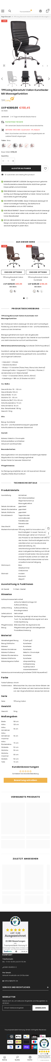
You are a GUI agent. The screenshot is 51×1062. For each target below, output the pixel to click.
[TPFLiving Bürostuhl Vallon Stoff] (13, 257)
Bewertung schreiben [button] (25, 780)
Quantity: (5, 156)
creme (11, 291)
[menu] (2, 11)
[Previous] (43, 66)
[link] (13, 837)
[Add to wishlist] (45, 168)
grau (14, 291)
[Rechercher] (9, 11)
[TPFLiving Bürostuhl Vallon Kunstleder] (38, 257)
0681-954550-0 (10, 967)
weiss (41, 291)
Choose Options (13, 272)
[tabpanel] (13, 270)
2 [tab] (27, 298)
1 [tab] (24, 298)
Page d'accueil (6, 17)
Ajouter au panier (21, 168)
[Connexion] (40, 11)
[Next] (47, 66)
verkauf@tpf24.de (11, 981)
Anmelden (40, 1008)
